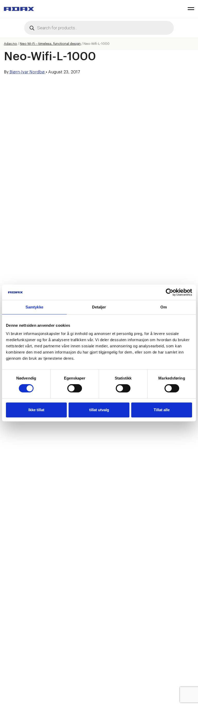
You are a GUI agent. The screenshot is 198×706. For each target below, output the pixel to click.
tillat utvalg (99, 410)
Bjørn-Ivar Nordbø (27, 72)
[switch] (74, 388)
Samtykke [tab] (34, 307)
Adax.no (10, 43)
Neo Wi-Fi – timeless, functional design (50, 43)
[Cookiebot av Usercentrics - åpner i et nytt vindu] (169, 292)
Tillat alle (162, 410)
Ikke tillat (36, 410)
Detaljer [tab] (99, 307)
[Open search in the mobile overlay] (99, 27)
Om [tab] (163, 307)
